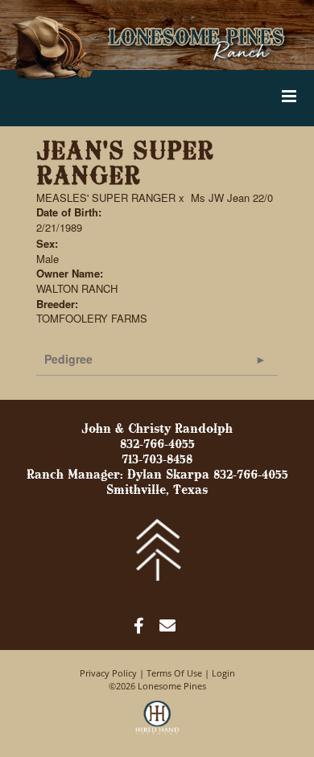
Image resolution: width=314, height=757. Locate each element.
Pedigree (68, 359)
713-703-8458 (157, 460)
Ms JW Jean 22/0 (232, 197)
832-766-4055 (157, 444)
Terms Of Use (174, 673)
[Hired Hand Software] (157, 725)
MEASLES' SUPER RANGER (106, 197)
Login (223, 673)
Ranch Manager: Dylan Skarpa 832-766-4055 (157, 475)
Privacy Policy (108, 673)
